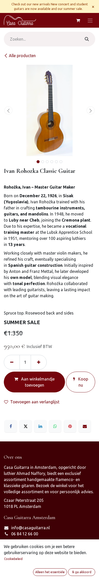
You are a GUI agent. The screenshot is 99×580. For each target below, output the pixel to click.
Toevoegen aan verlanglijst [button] (34, 402)
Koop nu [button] (82, 382)
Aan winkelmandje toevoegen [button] (37, 382)
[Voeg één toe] (39, 362)
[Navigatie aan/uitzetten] (90, 20)
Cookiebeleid (13, 558)
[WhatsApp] (55, 426)
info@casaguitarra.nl (30, 527)
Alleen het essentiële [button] (50, 572)
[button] (8, 110)
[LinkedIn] (40, 426)
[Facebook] (11, 426)
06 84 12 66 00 (24, 534)
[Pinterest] (70, 426)
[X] (26, 426)
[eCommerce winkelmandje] (78, 20)
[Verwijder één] (12, 362)
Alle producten (22, 55)
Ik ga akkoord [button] (81, 572)
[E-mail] (85, 426)
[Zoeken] (86, 39)
